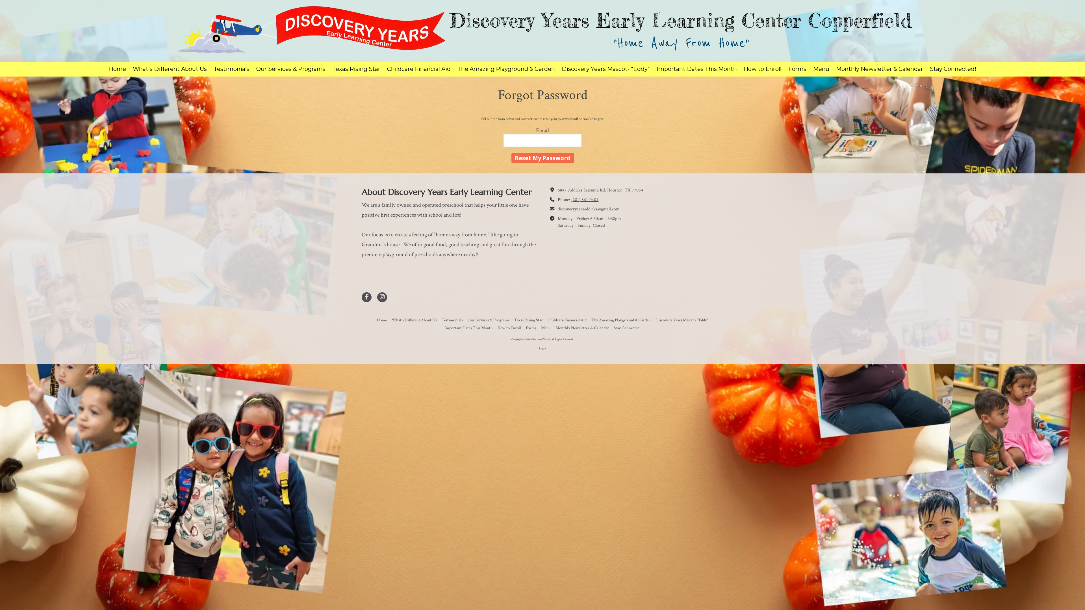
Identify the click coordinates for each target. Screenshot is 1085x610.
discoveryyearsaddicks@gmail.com (589, 209)
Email (542, 130)
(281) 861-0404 (584, 200)
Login (542, 348)
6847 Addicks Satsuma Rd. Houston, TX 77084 (600, 190)
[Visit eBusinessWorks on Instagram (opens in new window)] (382, 297)
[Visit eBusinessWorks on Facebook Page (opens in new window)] (367, 297)
